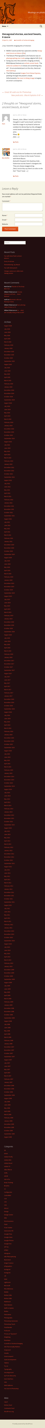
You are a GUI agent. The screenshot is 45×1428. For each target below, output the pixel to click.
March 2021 (7, 535)
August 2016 (8, 712)
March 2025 (7, 380)
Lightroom (7, 1282)
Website (5, 224)
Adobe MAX (7, 1160)
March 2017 (7, 689)
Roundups (7, 1340)
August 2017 (8, 673)
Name (4, 215)
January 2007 (8, 1082)
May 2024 (7, 413)
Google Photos (9, 1240)
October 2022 (8, 474)
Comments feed (9, 1408)
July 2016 (7, 715)
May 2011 (7, 915)
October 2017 (8, 667)
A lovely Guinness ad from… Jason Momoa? (13, 294)
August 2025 (8, 364)
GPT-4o (6, 1247)
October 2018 (8, 628)
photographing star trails (15, 58)
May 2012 (7, 876)
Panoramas (7, 1314)
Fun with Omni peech (10, 268)
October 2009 (8, 976)
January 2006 (8, 1121)
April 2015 (7, 764)
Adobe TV (7, 1166)
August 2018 (8, 635)
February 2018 (8, 654)
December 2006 (9, 1085)
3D (5, 1150)
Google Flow (8, 1234)
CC (5, 1189)
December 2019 (9, 583)
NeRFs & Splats (9, 1308)
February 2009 (8, 1002)
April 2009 (7, 995)
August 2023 (8, 442)
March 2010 (7, 960)
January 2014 (8, 812)
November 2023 (9, 432)
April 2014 (7, 802)
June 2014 (7, 796)
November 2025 (9, 355)
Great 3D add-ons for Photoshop (16, 92)
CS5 (5, 1202)
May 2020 (7, 567)
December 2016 (9, 699)
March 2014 (7, 805)
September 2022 (9, 477)
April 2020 (7, 570)
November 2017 (9, 664)
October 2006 (8, 1092)
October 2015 (8, 744)
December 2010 (9, 931)
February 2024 (8, 422)
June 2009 (7, 989)
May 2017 (7, 683)
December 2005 (9, 1124)
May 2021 (7, 529)
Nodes (6, 1311)
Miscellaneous (8, 1289)
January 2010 (8, 966)
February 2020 (8, 577)
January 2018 (8, 657)
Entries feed (8, 1405)
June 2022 (7, 487)
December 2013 (9, 815)
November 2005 (9, 1127)
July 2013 (7, 831)
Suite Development (10, 1359)
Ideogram (7, 1253)
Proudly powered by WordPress (22, 1424)
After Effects (8, 1170)
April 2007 (7, 1073)
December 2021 (9, 506)
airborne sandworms (13, 66)
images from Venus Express (30, 73)
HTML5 (6, 1250)
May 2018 (7, 644)
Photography (8, 1318)
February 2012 (8, 886)
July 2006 (7, 1102)
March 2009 (7, 999)
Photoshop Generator (11, 1321)
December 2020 (9, 545)
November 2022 (9, 471)
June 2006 (7, 1105)
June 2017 (7, 680)
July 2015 (7, 754)
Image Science (8, 1263)
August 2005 (8, 1137)
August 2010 (8, 944)
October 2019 (8, 590)
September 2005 (9, 1134)
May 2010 (7, 953)
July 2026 (7, 329)
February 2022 (8, 500)
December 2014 (9, 776)
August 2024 (8, 403)
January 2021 (8, 541)
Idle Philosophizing (10, 1256)
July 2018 (7, 638)
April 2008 (7, 1034)
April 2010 (7, 957)
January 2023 (8, 464)
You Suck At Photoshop (11, 1388)
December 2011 (9, 892)
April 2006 (7, 1111)
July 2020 (7, 561)
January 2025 (8, 387)
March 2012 (7, 883)
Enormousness (9, 1221)
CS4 (5, 1199)
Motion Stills (8, 1295)
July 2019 (7, 599)
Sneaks (6, 1353)
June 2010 (7, 950)
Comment (6, 201)
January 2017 (8, 696)
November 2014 (9, 780)
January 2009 (8, 1005)
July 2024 (7, 406)
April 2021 (7, 532)
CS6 (5, 1205)
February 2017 (8, 693)
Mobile (6, 1292)
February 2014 (8, 809)
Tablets (6, 1363)
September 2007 (9, 1056)
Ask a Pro (7, 1179)
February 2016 (8, 731)
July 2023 (7, 445)
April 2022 (7, 493)
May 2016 (7, 722)
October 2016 (8, 706)
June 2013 (7, 834)
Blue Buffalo (5, 158)
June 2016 (7, 718)
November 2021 (9, 509)
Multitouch (7, 1302)
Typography (8, 1369)
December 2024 (9, 390)
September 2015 (9, 747)
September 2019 (9, 593)
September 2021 (9, 516)
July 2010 (7, 947)
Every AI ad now (9, 261)
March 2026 (7, 342)
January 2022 (8, 503)
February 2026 (8, 345)
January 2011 (8, 928)
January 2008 (8, 1044)
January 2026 (8, 348)
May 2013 (7, 838)
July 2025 (7, 368)
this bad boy (10, 71)
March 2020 (7, 574)
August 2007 (8, 1060)
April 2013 (7, 841)
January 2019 (8, 619)
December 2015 (9, 738)
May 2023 (7, 451)
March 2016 (7, 728)
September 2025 (9, 361)
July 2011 (7, 908)
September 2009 (9, 979)
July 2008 (7, 1024)
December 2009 (9, 970)
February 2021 (8, 538)
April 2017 (7, 686)
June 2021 (7, 525)
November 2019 (9, 586)
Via (24, 53)
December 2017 (9, 661)
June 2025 (7, 371)
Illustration (7, 1260)
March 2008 (7, 1037)
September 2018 (9, 632)
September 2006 (9, 1095)
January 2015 (8, 773)
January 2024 (8, 425)
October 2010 (8, 937)
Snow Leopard (8, 1356)
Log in (6, 1402)
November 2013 (9, 818)
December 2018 (9, 622)
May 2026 (7, 335)
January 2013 (8, 850)
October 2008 (8, 1015)
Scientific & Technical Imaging (25, 40)
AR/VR (6, 1176)
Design (6, 1211)
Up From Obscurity (10, 1376)
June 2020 (7, 564)
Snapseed (7, 1350)
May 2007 (7, 1069)
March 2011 (7, 921)
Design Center (8, 1215)
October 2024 (8, 397)
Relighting (7, 1337)
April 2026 (7, 339)
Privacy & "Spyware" (10, 1334)
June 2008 (7, 1028)
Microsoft (7, 1285)
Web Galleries (8, 1385)
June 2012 (7, 873)
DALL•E (6, 1208)
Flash (5, 1224)
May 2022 (7, 490)
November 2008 (9, 1011)
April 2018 (7, 648)
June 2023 (7, 448)
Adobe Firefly (8, 1157)
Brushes (6, 1186)
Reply (17, 142)
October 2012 (8, 860)
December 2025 (9, 351)
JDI (5, 1276)
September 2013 (9, 825)
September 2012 (9, 863)
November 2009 (9, 973)
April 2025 (7, 377)
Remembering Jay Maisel (12, 265)
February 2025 (8, 384)
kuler (5, 1279)
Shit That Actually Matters (12, 1347)
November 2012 (9, 857)
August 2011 (8, 905)
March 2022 (7, 496)
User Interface (8, 1379)
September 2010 (9, 941)
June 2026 (7, 332)
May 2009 (7, 992)
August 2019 (8, 596)
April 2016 (7, 725)
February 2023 (8, 461)
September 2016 (9, 709)
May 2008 (7, 1031)
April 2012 (7, 879)
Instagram (7, 1269)
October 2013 (8, 821)
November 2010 (9, 934)
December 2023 (9, 429)
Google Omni (8, 1237)
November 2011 (9, 896)
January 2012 (8, 889)
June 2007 (7, 1066)
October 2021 (8, 512)
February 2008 (8, 1040)
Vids (5, 1382)
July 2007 (7, 1063)
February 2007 (8, 1079)
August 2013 (8, 828)
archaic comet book (31, 63)
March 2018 (7, 651)
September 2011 (9, 902)
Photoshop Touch (9, 1324)
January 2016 (8, 735)
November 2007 (9, 1050)
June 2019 (7, 603)
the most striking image (25, 78)
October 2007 (8, 1053)
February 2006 (8, 1118)
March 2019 (7, 612)
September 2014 (9, 786)
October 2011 (8, 899)
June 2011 (7, 912)
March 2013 (7, 844)
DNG (5, 1218)
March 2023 (7, 458)
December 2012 (9, 854)
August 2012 (8, 867)
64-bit (6, 1153)
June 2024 (7, 409)
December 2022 (9, 467)
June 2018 (7, 641)
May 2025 (7, 374)
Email (4, 220)
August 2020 (8, 557)
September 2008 (9, 1018)
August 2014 (8, 789)
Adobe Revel (8, 1163)
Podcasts (7, 1331)
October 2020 (8, 551)
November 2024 (9, 393)
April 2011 (7, 918)
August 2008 (8, 1021)
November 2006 (9, 1089)
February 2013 (8, 847)
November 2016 (9, 702)
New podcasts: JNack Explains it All (27, 95)
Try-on (6, 1366)
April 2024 (7, 416)
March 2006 (7, 1114)
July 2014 (7, 792)
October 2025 (8, 358)
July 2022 (7, 483)
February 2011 (8, 924)
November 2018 (9, 625)
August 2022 (8, 480)
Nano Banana (8, 1305)
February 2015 (8, 770)
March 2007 (7, 1076)
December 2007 (9, 1047)
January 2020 (8, 580)
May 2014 (7, 799)
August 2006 (8, 1098)
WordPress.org (9, 1411)
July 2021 (7, 522)
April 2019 (7, 609)
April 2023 (7, 454)
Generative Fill (8, 1231)
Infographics (8, 1266)
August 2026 (8, 326)
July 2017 (7, 677)
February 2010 (8, 963)
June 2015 (7, 757)
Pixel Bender (8, 1327)
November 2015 (9, 741)
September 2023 (9, 438)
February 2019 (8, 615)
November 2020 (9, 548)
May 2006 (7, 1108)
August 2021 (8, 519)
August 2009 (8, 982)
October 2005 (8, 1131)
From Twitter (8, 1228)
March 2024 (7, 419)
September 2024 (9, 400)
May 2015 (7, 760)
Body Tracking (8, 1182)
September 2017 (9, 670)
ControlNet (7, 1195)
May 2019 (7, 606)
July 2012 (7, 870)
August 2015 (8, 751)
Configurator (8, 1192)
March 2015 (7, 767)
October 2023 (8, 435)
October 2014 (8, 783)
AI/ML (6, 1173)
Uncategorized (9, 1372)
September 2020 (9, 554)
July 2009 (7, 986)
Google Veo (8, 1244)
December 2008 (9, 1008)
